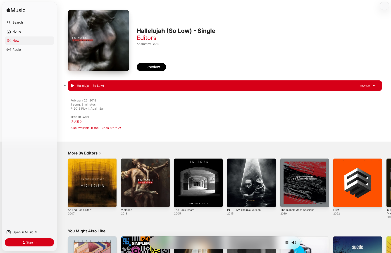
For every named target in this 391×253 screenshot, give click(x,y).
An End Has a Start (81, 160)
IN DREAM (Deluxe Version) (246, 160)
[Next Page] (386, 183)
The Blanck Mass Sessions (299, 160)
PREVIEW (365, 85)
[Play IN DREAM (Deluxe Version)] (232, 201)
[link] (84, 153)
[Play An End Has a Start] (73, 201)
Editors (146, 37)
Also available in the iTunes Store (94, 128)
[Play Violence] (126, 201)
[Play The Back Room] (179, 201)
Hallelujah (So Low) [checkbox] (90, 85)
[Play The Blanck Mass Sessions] (286, 201)
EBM (336, 160)
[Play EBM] (339, 201)
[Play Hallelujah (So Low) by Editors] (72, 86)
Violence (127, 160)
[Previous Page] (63, 183)
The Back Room (185, 160)
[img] (16, 10)
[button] (29, 22)
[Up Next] (286, 242)
